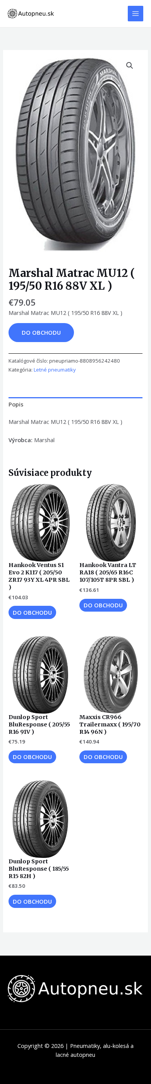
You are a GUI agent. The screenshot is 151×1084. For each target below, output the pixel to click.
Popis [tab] (16, 404)
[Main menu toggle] (135, 13)
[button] (130, 66)
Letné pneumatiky (55, 369)
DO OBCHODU (41, 332)
